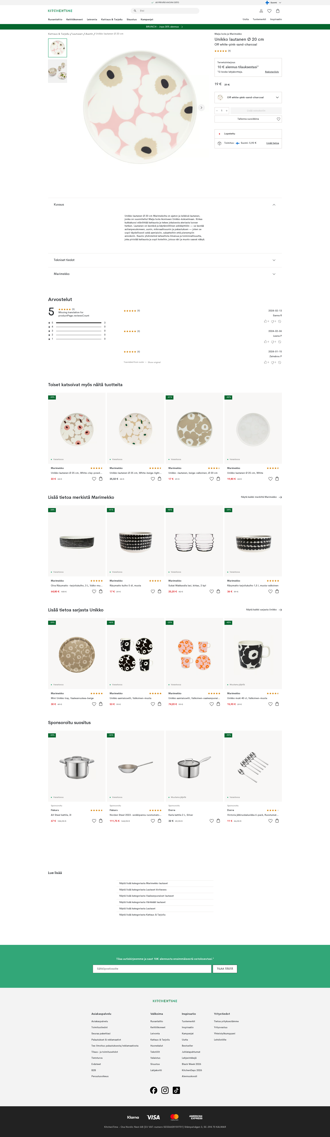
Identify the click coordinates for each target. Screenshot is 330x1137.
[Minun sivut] (261, 11)
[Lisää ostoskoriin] (101, 478)
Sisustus (132, 19)
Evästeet (96, 1064)
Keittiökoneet (74, 19)
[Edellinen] (78, 107)
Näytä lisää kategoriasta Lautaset (137, 908)
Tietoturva (96, 1058)
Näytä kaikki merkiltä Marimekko (259, 497)
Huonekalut (156, 1046)
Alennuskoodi (189, 1076)
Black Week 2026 (191, 1064)
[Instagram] (165, 1090)
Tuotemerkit (259, 19)
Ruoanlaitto (55, 19)
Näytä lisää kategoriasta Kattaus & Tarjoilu (142, 915)
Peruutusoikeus (100, 1076)
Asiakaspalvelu (99, 1021)
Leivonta (92, 19)
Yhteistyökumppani (224, 1033)
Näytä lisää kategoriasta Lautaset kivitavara (142, 890)
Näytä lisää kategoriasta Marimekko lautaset (143, 883)
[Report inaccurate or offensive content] (279, 321)
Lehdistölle (220, 1039)
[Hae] (135, 11)
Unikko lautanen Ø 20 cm (109, 34)
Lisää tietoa (272, 143)
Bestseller (187, 1046)
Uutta (246, 19)
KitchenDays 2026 (192, 1070)
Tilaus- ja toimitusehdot (104, 1052)
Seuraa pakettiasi (101, 1033)
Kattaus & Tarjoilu (112, 19)
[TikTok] (176, 1090)
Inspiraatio (276, 19)
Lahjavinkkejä (189, 1058)
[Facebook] (153, 1090)
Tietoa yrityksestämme (226, 1021)
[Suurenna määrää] (226, 110)
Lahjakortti (156, 1070)
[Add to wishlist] (94, 478)
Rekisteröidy (272, 72)
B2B (93, 1070)
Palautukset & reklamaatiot (106, 1039)
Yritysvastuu (220, 1027)
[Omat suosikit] (269, 11)
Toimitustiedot (99, 1027)
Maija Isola (220, 34)
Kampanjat (147, 19)
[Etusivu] (60, 11)
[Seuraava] (201, 107)
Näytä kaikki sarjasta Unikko (261, 610)
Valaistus (155, 1058)
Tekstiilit (155, 1052)
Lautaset (77, 33)
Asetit (89, 33)
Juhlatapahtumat (191, 1052)
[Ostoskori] (278, 11)
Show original (154, 362)
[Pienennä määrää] (216, 110)
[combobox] (274, 2)
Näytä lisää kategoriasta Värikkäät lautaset (142, 902)
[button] (222, 51)
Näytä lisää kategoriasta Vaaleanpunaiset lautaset (146, 896)
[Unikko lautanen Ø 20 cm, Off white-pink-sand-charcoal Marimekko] (140, 107)
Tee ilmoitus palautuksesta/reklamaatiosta (114, 1046)
